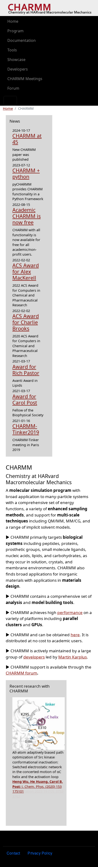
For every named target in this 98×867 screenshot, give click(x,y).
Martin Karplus (72, 657)
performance (70, 612)
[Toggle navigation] (10, 100)
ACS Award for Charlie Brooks (25, 322)
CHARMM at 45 (27, 138)
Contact (13, 853)
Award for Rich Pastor (25, 369)
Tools (12, 50)
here (75, 634)
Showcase (16, 59)
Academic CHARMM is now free (26, 216)
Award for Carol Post (24, 399)
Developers (17, 69)
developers (34, 657)
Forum (13, 88)
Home (12, 21)
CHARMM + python (26, 173)
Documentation (21, 40)
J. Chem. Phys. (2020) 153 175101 (37, 786)
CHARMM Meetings (24, 78)
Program (15, 30)
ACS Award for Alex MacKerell (25, 271)
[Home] (49, 8)
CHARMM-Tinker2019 (25, 429)
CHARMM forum (21, 673)
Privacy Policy (40, 853)
